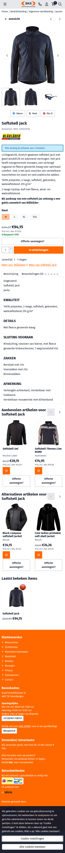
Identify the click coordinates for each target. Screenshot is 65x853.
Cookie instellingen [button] (32, 838)
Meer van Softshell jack (43, 264)
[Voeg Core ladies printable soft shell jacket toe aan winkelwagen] (38, 555)
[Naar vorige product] (51, 19)
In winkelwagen (38, 250)
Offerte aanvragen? (32, 241)
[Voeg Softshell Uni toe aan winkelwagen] (6, 470)
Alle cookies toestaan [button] (32, 846)
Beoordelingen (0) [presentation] (32, 273)
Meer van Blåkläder (14, 264)
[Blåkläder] (11, 138)
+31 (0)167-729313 (12, 718)
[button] (5, 4)
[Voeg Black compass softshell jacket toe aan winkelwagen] (6, 555)
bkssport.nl (9, 730)
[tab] (11, 274)
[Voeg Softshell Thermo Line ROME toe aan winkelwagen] (38, 470)
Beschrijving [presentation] (11, 273)
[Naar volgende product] (59, 19)
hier (11, 762)
